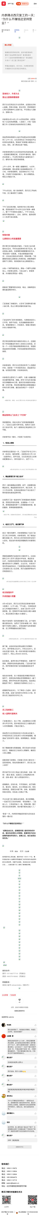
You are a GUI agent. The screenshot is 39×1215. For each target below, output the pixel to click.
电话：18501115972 (9, 1168)
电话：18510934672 (9, 1177)
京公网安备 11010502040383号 (28, 1213)
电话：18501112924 (9, 1174)
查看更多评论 (19, 1147)
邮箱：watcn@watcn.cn (10, 1183)
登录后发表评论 (19, 1011)
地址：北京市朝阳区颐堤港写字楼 (14, 1186)
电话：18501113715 (9, 1180)
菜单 (35, 3)
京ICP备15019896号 (7, 1213)
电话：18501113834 (9, 1171)
